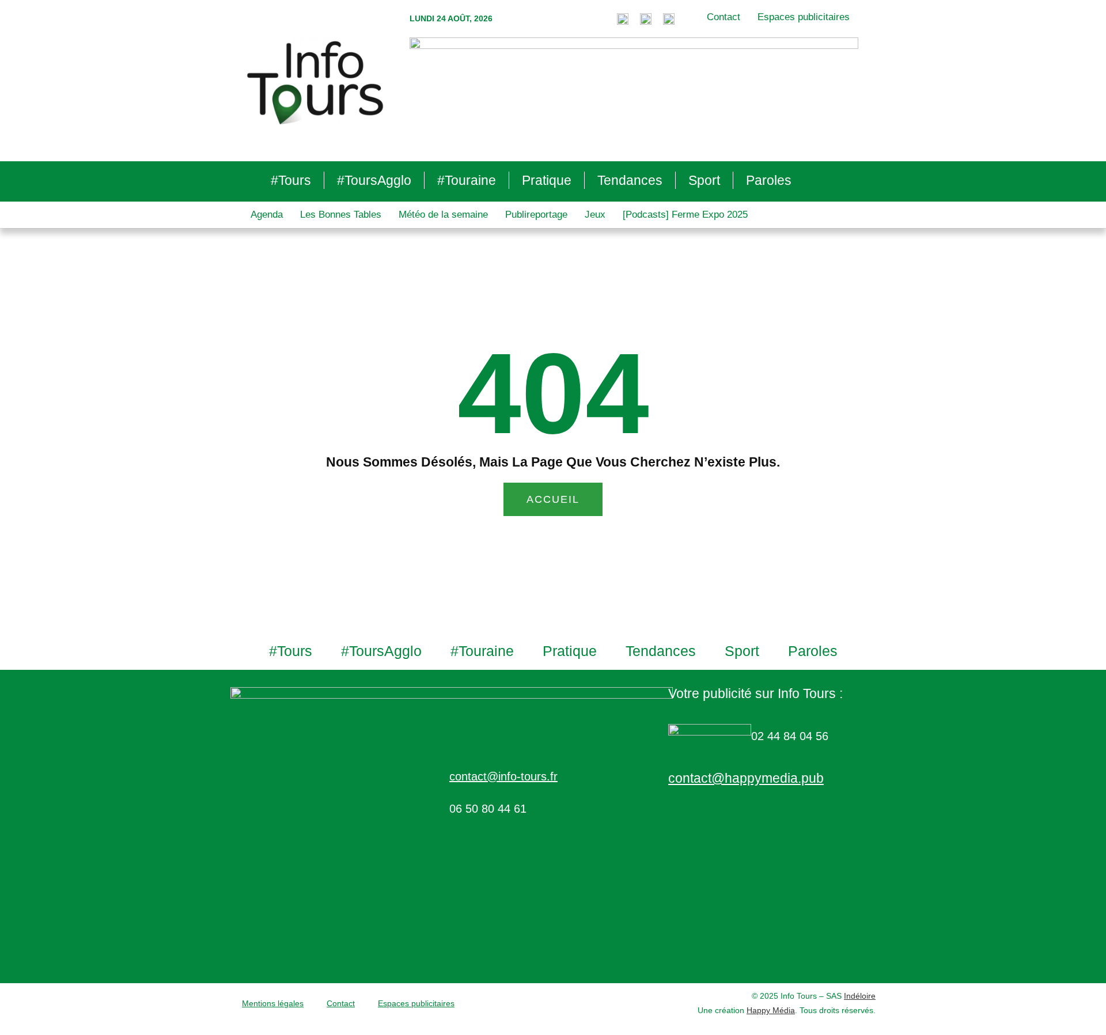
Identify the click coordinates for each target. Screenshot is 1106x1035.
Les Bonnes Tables (340, 214)
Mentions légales (273, 1003)
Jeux (595, 214)
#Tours (291, 180)
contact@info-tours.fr (503, 776)
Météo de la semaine (443, 214)
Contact (723, 17)
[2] (634, 92)
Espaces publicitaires (803, 17)
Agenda (267, 214)
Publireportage (536, 214)
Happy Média (771, 1010)
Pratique (546, 180)
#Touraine (466, 180)
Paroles (768, 180)
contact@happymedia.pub (746, 778)
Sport (704, 180)
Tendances (629, 180)
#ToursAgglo (374, 180)
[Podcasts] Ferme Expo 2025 (685, 214)
